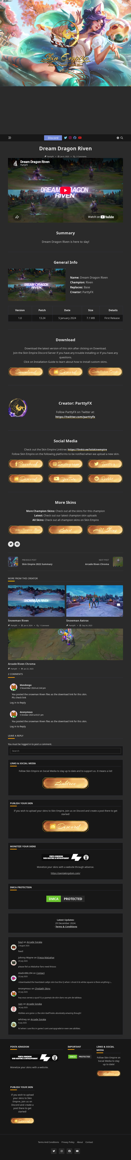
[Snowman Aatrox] (94, 601)
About (80, 1142)
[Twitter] (65, 137)
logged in (26, 744)
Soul (20, 942)
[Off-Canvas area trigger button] (10, 138)
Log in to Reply (18, 702)
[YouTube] (79, 137)
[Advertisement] (65, 110)
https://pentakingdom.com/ (65, 873)
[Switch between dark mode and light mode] (117, 137)
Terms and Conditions (48, 1142)
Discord (53, 138)
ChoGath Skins (42, 988)
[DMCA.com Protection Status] (65, 899)
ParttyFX (50, 156)
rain (20, 1003)
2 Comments (81, 156)
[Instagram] (70, 137)
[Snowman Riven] (36, 601)
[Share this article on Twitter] (11, 544)
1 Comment (44, 625)
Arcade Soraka (34, 942)
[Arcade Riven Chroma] (65, 644)
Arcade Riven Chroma (21, 664)
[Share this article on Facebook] (17, 544)
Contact (40, 973)
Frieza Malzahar (45, 957)
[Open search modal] (121, 137)
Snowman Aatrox (77, 620)
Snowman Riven (18, 620)
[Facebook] (74, 137)
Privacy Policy (68, 1142)
